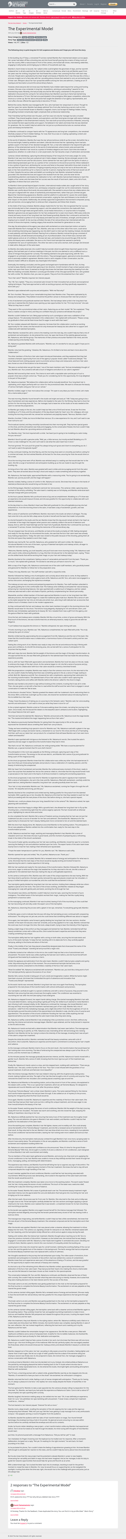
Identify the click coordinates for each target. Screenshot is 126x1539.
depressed (21, 40)
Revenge (85, 11)
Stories (25, 23)
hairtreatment (30, 40)
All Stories (18, 12)
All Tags (24, 12)
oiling (45, 40)
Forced (64, 11)
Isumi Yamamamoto (29, 33)
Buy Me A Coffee (79, 17)
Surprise (96, 11)
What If (114, 12)
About (82, 4)
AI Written (38, 12)
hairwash (39, 40)
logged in (23, 1523)
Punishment (77, 11)
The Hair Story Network (14, 23)
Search (74, 4)
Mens (69, 11)
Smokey (17, 1491)
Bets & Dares (45, 12)
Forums (90, 4)
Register (104, 4)
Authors (11, 11)
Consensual (56, 11)
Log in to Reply (14, 1500)
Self (91, 11)
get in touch (55, 17)
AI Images (31, 12)
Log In (96, 4)
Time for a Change (104, 12)
